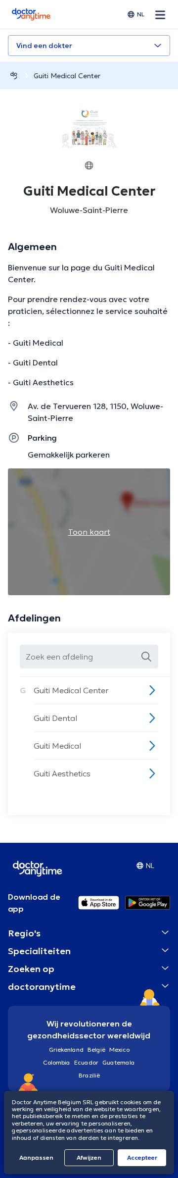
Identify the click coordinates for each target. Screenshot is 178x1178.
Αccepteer (142, 1157)
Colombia (56, 1062)
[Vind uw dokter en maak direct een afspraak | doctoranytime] (14, 75)
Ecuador (86, 1062)
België (96, 1049)
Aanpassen (36, 1157)
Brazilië (89, 1075)
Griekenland (66, 1049)
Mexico (119, 1049)
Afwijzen (89, 1157)
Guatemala (118, 1062)
